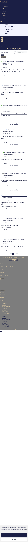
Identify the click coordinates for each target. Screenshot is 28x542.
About (4, 5)
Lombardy (2, 284)
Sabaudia (2, 272)
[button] (4, 21)
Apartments (3, 294)
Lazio (1, 281)
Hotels (2, 297)
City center (3, 57)
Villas (1, 300)
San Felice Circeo (4, 275)
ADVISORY (4, 15)
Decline (14, 539)
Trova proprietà (6, 306)
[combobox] (22, 52)
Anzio (1, 263)
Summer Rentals (4, 12)
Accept (14, 535)
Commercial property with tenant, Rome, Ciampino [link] (14, 180)
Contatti (4, 310)
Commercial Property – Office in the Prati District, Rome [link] (14, 114)
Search (4, 17)
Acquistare (5, 303)
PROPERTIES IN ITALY (5, 7)
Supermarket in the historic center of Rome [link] (12, 203)
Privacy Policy (5, 312)
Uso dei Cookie (6, 313)
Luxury (4, 10)
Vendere (4, 305)
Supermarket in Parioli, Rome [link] (10, 225)
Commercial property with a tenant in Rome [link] (13, 93)
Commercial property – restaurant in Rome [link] (12, 137)
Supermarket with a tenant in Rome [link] (12, 246)
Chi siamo (4, 308)
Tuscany (2, 287)
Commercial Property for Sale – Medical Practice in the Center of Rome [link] (13, 70)
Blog (4, 18)
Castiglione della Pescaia (6, 266)
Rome (1, 269)
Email (16, 79)
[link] (14, 62)
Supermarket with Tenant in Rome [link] (11, 159)
